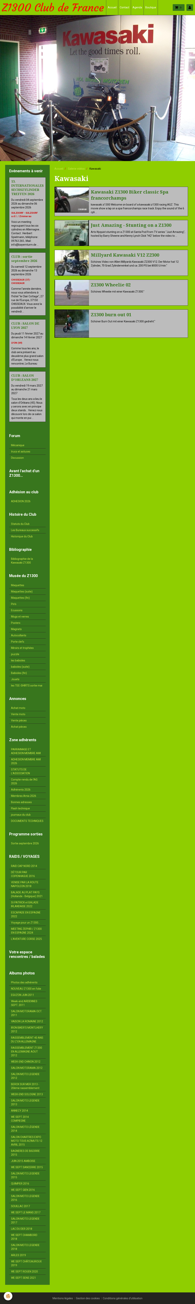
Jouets (15, 679)
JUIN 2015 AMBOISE (23, 1160)
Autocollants (18, 635)
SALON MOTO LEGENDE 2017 (25, 1220)
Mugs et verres (20, 616)
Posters (15, 622)
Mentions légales (63, 1298)
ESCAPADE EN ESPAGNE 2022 (26, 914)
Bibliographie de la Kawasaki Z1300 (22, 560)
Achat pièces (19, 726)
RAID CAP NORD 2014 (24, 865)
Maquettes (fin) (20, 597)
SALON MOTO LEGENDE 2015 (25, 1175)
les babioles (18, 660)
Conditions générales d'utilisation (122, 1298)
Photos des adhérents (24, 982)
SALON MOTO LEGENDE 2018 (25, 1247)
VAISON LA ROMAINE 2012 (27, 1021)
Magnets (16, 629)
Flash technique (20, 808)
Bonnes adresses (21, 802)
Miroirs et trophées (22, 647)
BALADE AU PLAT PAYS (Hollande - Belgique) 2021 (27, 894)
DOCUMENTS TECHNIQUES (27, 820)
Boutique (150, 7)
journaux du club (21, 814)
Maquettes (17, 585)
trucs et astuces (20, 451)
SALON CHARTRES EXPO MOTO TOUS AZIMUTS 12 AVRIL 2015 (26, 1141)
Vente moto (18, 714)
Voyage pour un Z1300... (25, 922)
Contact (124, 7)
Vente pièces (19, 720)
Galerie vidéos (76, 168)
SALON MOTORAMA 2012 (26, 1067)
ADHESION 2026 (20, 501)
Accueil (112, 7)
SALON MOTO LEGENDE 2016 (25, 1198)
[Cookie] (8, 1296)
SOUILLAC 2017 (20, 1206)
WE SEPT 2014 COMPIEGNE (20, 1118)
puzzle (15, 654)
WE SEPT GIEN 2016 (23, 1189)
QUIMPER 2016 (20, 1183)
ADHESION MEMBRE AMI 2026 (26, 761)
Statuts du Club (20, 523)
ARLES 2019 (18, 1255)
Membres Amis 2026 (23, 795)
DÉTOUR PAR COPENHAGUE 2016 (23, 874)
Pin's (13, 604)
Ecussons (16, 610)
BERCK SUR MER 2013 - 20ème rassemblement (25, 1086)
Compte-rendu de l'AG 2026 (24, 781)
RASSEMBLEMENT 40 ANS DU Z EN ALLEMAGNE (27, 1039)
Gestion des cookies (88, 1298)
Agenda (137, 7)
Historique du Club (22, 536)
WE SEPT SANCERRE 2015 (27, 1167)
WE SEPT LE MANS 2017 (25, 1212)
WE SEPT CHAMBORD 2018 (24, 1237)
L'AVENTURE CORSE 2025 (26, 938)
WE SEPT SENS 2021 (23, 1277)
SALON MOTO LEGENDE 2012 (25, 1076)
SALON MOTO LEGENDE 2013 (25, 1102)
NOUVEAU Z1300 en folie (26, 988)
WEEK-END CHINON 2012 (25, 1061)
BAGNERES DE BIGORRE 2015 (25, 1152)
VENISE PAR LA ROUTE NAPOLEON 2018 (24, 884)
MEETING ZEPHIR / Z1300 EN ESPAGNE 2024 (26, 930)
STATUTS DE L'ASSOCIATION (20, 771)
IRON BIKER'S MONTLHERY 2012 (27, 1029)
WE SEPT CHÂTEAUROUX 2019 (26, 1263)
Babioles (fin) (19, 673)
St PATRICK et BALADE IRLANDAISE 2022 (24, 904)
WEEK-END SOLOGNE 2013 (27, 1094)
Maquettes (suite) (22, 591)
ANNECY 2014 (19, 1110)
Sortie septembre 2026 (25, 843)
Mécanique (17, 445)
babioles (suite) (20, 666)
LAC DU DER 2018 (21, 1228)
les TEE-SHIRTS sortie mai (26, 685)
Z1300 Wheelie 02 (111, 285)
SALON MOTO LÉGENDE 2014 (25, 1128)
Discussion (17, 457)
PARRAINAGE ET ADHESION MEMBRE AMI (26, 751)
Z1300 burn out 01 (111, 314)
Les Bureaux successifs (25, 530)
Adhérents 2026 (20, 789)
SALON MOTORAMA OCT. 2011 (26, 1013)
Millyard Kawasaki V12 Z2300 (125, 255)
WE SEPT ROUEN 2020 (24, 1271)
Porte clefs (17, 641)
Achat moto (18, 707)
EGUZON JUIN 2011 (22, 994)
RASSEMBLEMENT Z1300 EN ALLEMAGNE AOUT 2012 (26, 1051)
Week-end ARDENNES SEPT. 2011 (24, 1003)
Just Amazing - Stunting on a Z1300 (131, 225)
